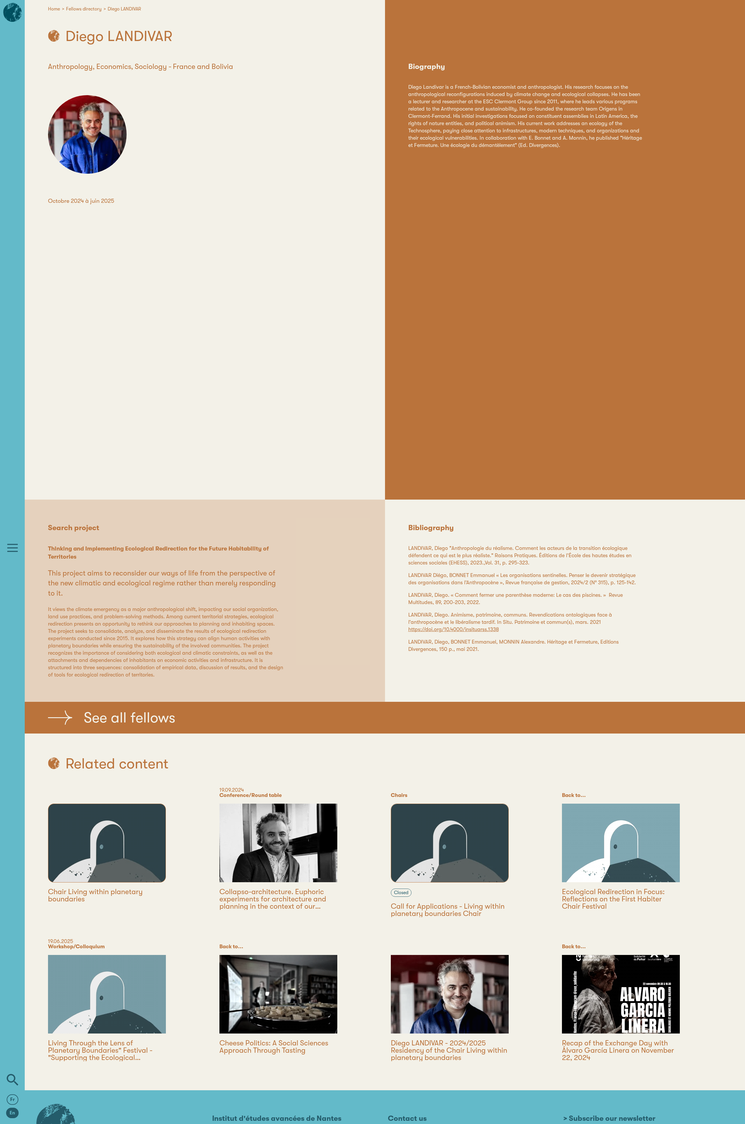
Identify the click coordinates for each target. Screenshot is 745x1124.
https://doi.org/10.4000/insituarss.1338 (453, 629)
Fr (12, 1099)
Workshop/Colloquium (76, 946)
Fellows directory (84, 9)
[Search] (12, 1080)
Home (54, 9)
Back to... (574, 795)
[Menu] (12, 548)
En (12, 1113)
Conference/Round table (250, 795)
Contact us (407, 1118)
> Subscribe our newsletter (609, 1118)
